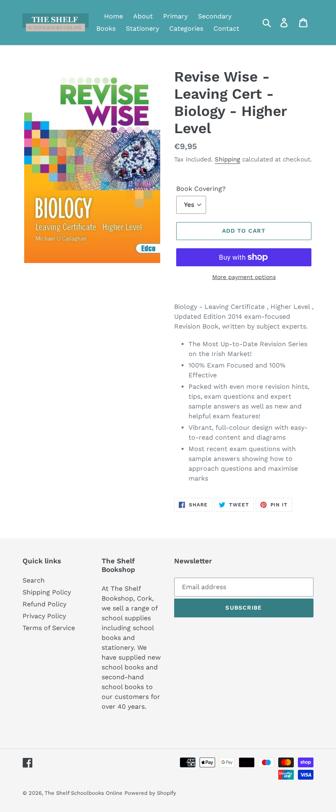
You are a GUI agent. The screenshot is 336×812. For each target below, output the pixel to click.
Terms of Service (49, 628)
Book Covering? (201, 189)
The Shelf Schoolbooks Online (84, 793)
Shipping (227, 159)
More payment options (244, 277)
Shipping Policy (47, 592)
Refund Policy (44, 604)
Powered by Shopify (150, 793)
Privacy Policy (44, 616)
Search (34, 580)
